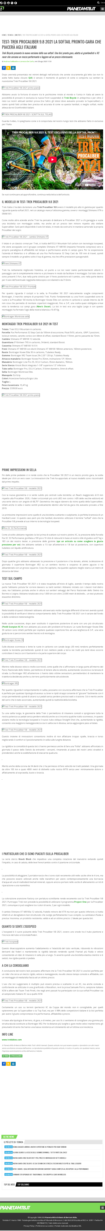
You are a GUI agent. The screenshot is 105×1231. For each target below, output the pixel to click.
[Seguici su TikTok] (1, 3)
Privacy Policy (29, 1226)
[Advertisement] (48, 25)
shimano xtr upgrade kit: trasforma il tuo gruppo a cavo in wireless (39, 1174)
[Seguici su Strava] (12, 3)
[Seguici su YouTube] (8, 3)
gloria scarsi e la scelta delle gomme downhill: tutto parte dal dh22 (40, 1152)
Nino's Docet (43, 306)
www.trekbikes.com (12, 1039)
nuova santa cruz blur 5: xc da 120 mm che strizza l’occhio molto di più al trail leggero (47, 1163)
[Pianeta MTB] (20, 1207)
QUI (30, 77)
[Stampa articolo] (13, 68)
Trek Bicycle (70, 97)
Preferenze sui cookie (44, 1226)
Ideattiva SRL (76, 1226)
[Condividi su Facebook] (4, 68)
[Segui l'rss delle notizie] (8, 68)
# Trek (5, 1056)
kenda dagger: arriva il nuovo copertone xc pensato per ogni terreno (39, 1146)
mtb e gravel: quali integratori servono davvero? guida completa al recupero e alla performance (51, 1169)
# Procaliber (16, 1056)
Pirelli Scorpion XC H (13, 626)
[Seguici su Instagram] (5, 3)
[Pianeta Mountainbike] (2, 8)
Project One (80, 901)
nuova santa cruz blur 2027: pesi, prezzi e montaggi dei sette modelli (39, 1158)
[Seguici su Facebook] (15, 3)
